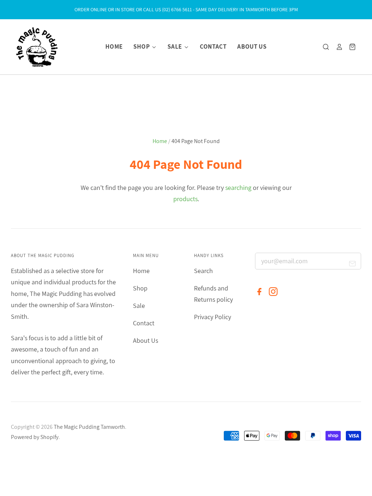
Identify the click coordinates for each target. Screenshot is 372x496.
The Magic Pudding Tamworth (89, 427)
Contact (213, 46)
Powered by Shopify (34, 437)
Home (114, 46)
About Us (251, 46)
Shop (142, 46)
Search (203, 271)
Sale (175, 46)
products (185, 199)
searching (238, 187)
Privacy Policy (212, 317)
